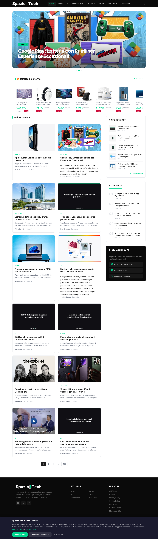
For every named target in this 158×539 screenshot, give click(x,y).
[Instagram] (23, 503)
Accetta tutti (20, 534)
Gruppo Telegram (120, 270)
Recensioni (113, 4)
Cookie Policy (31, 529)
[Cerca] (143, 4)
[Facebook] (29, 503)
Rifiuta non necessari (40, 534)
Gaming (91, 4)
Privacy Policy (17, 529)
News (60, 4)
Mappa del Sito (115, 511)
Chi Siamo (113, 491)
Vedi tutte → (138, 79)
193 (64, 464)
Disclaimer (113, 504)
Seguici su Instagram (122, 276)
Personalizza (58, 534)
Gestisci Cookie (115, 508)
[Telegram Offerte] (18, 503)
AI (67, 4)
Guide (101, 4)
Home (51, 4)
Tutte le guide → (136, 173)
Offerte (126, 4)
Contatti (112, 495)
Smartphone (78, 4)
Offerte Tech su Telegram (123, 264)
